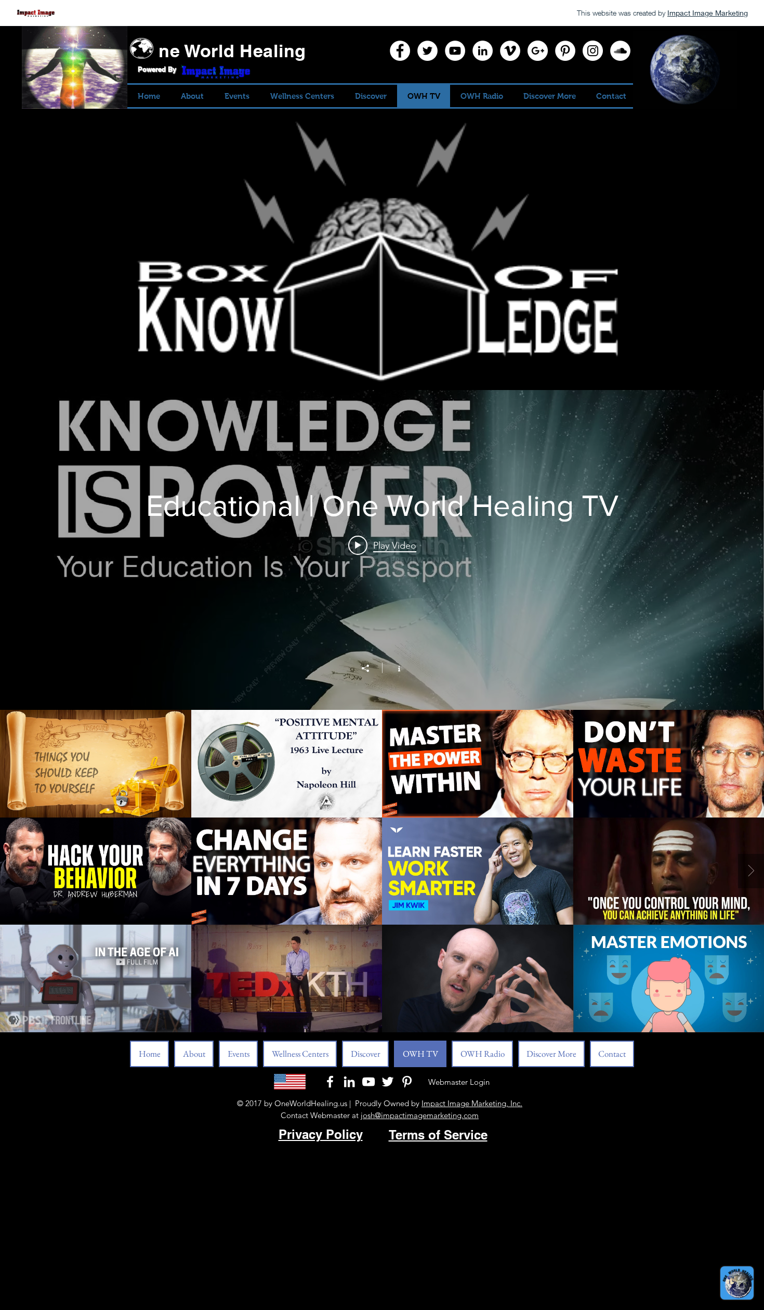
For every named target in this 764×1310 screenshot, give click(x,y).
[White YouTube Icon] (368, 1081)
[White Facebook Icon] (330, 1081)
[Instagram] (593, 51)
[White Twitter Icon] (388, 1081)
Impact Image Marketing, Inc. (471, 1103)
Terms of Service (438, 1134)
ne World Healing (232, 50)
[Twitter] (427, 51)
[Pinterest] (565, 51)
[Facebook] (400, 51)
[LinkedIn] (482, 51)
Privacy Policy (321, 1134)
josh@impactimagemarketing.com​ (420, 1115)
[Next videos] (751, 871)
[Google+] (538, 51)
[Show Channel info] (393, 668)
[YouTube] (455, 51)
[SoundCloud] (620, 51)
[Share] (370, 668)
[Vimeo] (510, 51)
